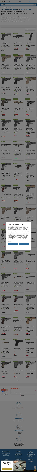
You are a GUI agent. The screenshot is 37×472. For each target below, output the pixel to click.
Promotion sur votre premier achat (7, 463)
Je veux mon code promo (7, 468)
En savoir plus (10, 241)
